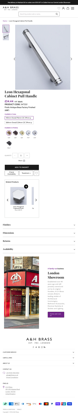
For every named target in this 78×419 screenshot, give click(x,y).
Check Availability (12, 173)
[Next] (36, 200)
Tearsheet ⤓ (26, 173)
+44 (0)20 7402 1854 (12, 373)
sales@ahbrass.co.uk (12, 375)
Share (20, 160)
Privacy (19, 409)
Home (5, 21)
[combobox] (36, 14)
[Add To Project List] (36, 173)
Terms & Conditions (9, 409)
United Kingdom (10, 394)
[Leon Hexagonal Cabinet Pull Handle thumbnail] (6, 29)
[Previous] (8, 200)
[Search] (56, 14)
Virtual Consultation (12, 377)
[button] (26, 186)
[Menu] (72, 8)
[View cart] (68, 8)
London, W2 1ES (10, 392)
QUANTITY (8, 155)
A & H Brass (8, 387)
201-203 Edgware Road (12, 389)
